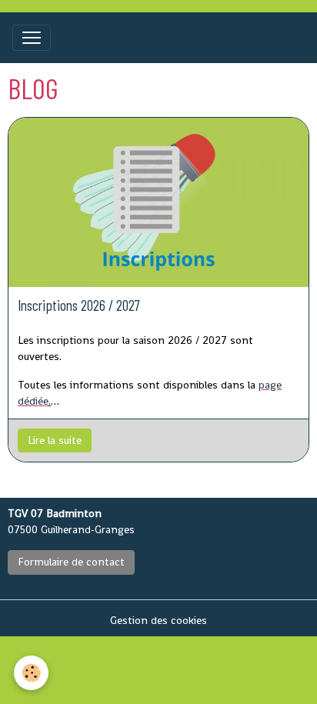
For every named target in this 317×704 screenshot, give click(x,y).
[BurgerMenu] (31, 38)
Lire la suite (55, 440)
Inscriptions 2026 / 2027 (79, 305)
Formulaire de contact (71, 562)
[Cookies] (31, 673)
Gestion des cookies (158, 620)
